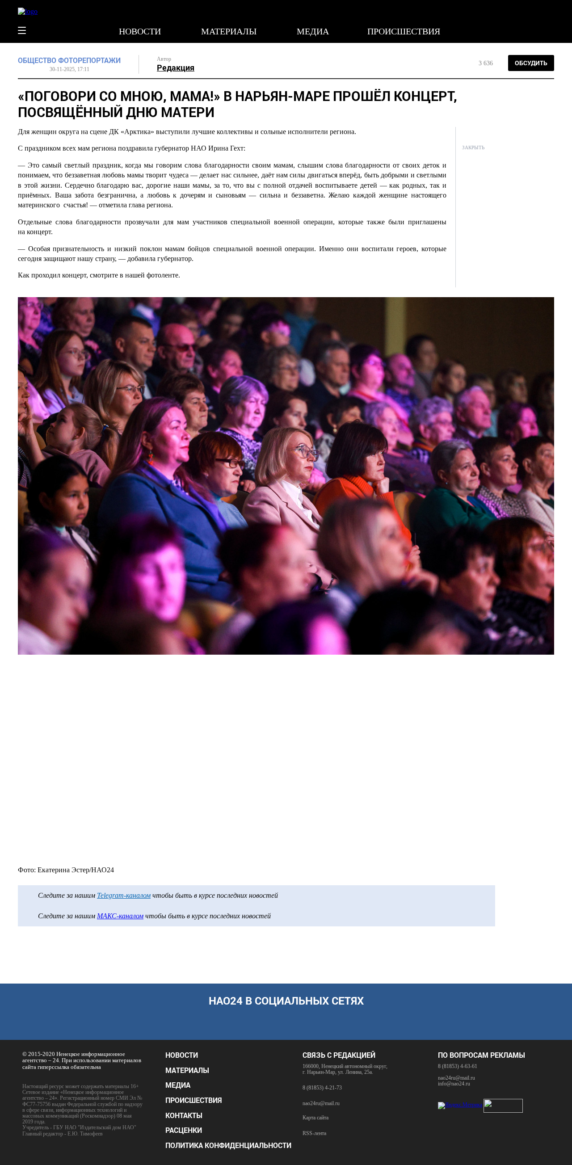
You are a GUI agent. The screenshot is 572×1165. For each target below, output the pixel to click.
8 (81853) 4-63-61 (457, 1066)
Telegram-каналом (124, 895)
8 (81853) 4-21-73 (322, 1088)
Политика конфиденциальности (228, 1145)
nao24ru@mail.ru (321, 1103)
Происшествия (403, 31)
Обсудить (531, 63)
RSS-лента (314, 1133)
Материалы (229, 31)
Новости (140, 31)
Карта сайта (315, 1118)
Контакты (183, 1115)
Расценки (183, 1130)
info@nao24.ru (454, 1084)
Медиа (313, 31)
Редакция (175, 67)
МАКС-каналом (120, 916)
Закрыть (473, 147)
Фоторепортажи (89, 60)
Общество (37, 60)
